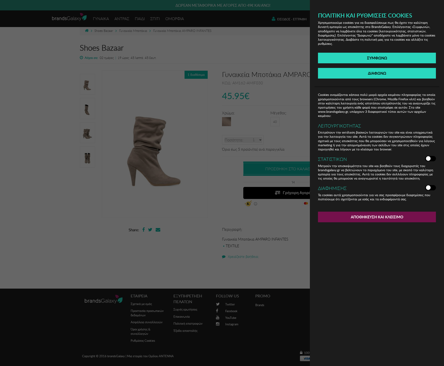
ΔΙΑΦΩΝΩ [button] (377, 73)
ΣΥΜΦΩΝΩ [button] (377, 58)
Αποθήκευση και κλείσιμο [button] (377, 217)
